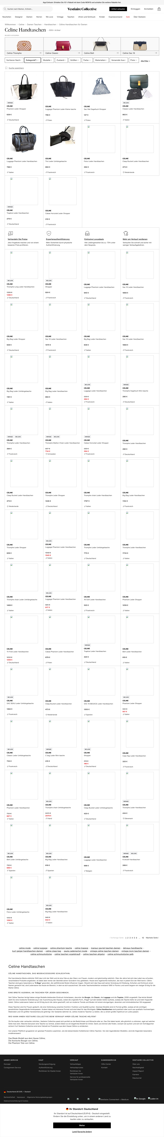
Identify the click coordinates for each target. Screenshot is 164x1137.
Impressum (21, 1097)
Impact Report (138, 1071)
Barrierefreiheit (9, 1097)
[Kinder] (107, 17)
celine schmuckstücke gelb (120, 954)
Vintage (60, 17)
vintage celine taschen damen (104, 951)
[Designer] (24, 17)
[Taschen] (76, 17)
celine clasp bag (53, 951)
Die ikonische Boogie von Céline (22, 1040)
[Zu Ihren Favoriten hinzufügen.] (40, 106)
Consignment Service (12, 1067)
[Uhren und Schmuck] (97, 17)
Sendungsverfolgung (47, 1064)
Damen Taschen (34, 24)
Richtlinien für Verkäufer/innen (76, 1072)
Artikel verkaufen (118, 9)
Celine (21, 24)
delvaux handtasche (132, 948)
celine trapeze (81, 948)
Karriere (136, 1074)
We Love (49, 17)
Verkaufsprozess (76, 1067)
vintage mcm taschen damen (135, 951)
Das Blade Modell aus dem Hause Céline (26, 1038)
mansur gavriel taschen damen (105, 948)
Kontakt (104, 1067)
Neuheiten (6, 17)
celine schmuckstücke (41, 954)
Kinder (102, 17)
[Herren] (44, 17)
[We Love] (55, 17)
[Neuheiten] (13, 17)
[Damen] (34, 17)
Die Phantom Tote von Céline (21, 1043)
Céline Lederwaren (21, 1002)
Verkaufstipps (75, 1064)
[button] (159, 9)
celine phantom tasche (61, 948)
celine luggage (40, 948)
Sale (128, 17)
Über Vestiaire (140, 17)
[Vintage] (65, 17)
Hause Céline (71, 1026)
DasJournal (137, 1078)
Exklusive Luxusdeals (94, 239)
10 (143, 937)
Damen (29, 17)
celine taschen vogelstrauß (67, 954)
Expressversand (115, 17)
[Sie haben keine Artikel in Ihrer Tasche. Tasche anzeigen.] (159, 9)
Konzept (7, 1064)
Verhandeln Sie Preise (17, 239)
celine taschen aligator (94, 954)
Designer (19, 17)
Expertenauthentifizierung (58, 239)
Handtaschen (50, 24)
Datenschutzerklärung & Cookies (16, 1101)
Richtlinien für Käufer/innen (50, 1071)
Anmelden (148, 9)
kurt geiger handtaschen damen (27, 951)
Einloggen (135, 9)
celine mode (25, 948)
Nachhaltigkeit (138, 1067)
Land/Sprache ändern (82, 1131)
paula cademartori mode (75, 951)
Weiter (82, 1125)
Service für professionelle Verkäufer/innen (80, 1078)
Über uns (136, 1064)
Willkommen (10, 24)
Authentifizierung (45, 1067)
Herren (39, 17)
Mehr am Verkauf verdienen (135, 239)
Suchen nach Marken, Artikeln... (20, 9)
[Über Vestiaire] (147, 17)
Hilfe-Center (106, 1064)
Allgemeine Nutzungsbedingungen (39, 1097)
